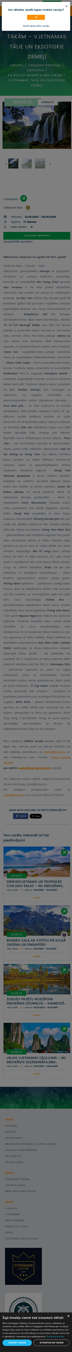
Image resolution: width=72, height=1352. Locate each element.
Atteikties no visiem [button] (51, 1342)
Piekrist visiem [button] (17, 1342)
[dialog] (36, 1332)
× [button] (68, 1316)
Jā (36, 17)
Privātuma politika (55, 1336)
